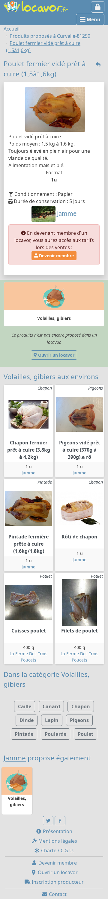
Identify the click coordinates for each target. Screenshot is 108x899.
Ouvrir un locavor (55, 355)
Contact (57, 894)
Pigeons (79, 720)
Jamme (28, 473)
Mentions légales (57, 841)
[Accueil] (36, 6)
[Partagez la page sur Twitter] (48, 820)
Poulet (85, 734)
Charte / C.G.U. (57, 850)
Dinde (27, 720)
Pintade (24, 734)
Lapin (51, 720)
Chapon (80, 706)
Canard (51, 706)
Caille (24, 706)
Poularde (55, 734)
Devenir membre (56, 255)
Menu (93, 19)
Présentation (57, 831)
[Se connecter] (97, 7)
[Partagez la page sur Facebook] (60, 820)
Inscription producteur (57, 882)
